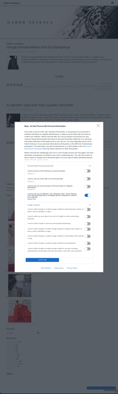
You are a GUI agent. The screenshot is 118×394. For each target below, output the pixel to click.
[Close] (99, 126)
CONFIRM (42, 260)
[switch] (88, 170)
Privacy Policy (72, 268)
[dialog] (59, 197)
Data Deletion (46, 268)
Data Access (59, 268)
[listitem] (59, 166)
